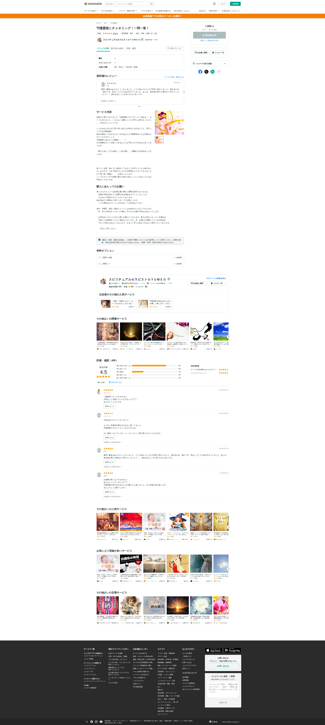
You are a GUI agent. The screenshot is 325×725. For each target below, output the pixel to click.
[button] (209, 63)
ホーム (98, 23)
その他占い (114, 23)
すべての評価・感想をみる (174, 77)
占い (105, 23)
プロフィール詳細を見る (216, 278)
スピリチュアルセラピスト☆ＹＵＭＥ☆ (137, 279)
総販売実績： (151, 39)
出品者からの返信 (107, 101)
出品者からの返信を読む (112, 442)
